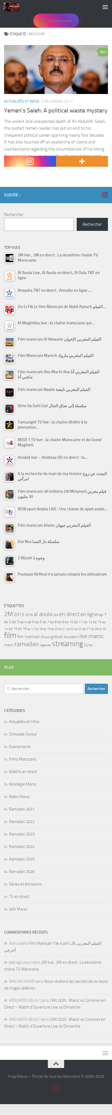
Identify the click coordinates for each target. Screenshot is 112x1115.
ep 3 (15, 621)
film (10, 635)
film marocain (28, 636)
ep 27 (86, 629)
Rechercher (13, 214)
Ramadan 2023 (22, 834)
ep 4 (23, 622)
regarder (45, 645)
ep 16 (22, 629)
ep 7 (46, 622)
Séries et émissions (25, 884)
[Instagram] (30, 161)
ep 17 (30, 629)
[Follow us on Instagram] (104, 194)
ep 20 (54, 629)
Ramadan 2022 (22, 821)
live (83, 636)
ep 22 (70, 629)
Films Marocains (22, 759)
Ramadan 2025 (22, 859)
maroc (96, 636)
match (9, 645)
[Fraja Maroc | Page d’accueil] (14, 6)
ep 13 (97, 622)
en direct (69, 614)
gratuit (57, 636)
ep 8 (53, 622)
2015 (19, 614)
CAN (55, 615)
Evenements (20, 746)
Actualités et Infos (21, 101)
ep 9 (60, 622)
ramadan (26, 644)
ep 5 (30, 622)
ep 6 (38, 622)
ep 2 (7, 622)
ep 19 (46, 629)
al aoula (43, 614)
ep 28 (94, 629)
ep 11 (78, 622)
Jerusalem (71, 637)
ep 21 (62, 629)
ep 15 (13, 629)
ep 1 (103, 614)
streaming (67, 643)
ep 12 (88, 622)
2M (8, 614)
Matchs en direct (23, 771)
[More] (82, 161)
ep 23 (78, 629)
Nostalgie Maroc (22, 784)
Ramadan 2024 (22, 846)
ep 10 (69, 622)
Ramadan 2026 (22, 871)
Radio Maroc (19, 796)
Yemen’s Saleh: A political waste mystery (55, 110)
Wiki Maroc (18, 909)
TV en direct (19, 896)
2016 (29, 615)
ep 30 (102, 629)
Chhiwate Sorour (23, 734)
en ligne (89, 614)
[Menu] (105, 7)
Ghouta (45, 637)
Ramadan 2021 (22, 809)
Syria (88, 645)
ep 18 (38, 629)
